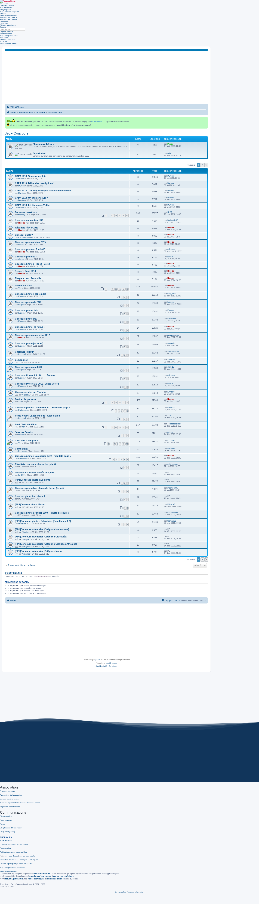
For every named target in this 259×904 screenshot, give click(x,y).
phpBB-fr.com (111, 663)
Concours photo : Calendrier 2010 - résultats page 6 (43, 456)
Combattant (21, 448)
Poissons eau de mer (8, 19)
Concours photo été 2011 (28, 367)
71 (116, 403)
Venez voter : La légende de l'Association (37, 415)
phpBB (98, 660)
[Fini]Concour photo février (30, 504)
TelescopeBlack (174, 424)
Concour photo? (24, 235)
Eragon (21, 296)
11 (127, 444)
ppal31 (170, 256)
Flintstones (23, 410)
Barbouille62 (172, 220)
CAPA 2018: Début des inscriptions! (34, 183)
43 (112, 216)
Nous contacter (6, 820)
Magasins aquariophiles (9, 12)
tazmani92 (171, 521)
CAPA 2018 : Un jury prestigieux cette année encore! (43, 190)
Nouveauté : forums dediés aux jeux (34, 472)
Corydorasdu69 (25, 237)
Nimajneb (22, 523)
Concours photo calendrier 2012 (32, 335)
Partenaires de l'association (11, 795)
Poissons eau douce (8, 17)
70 (112, 403)
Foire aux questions (26, 212)
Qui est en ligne (13, 573)
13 (112, 289)
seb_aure (171, 294)
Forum (2, 824)
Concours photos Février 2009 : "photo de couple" (42, 513)
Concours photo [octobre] (29, 343)
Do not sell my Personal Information (129, 892)
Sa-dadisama (173, 351)
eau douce (13, 856)
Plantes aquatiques (8, 25)
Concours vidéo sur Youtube (30, 392)
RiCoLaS (171, 504)
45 (120, 216)
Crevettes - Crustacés (8, 860)
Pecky (170, 144)
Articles (3, 13)
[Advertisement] (106, 77)
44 (116, 216)
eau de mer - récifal (27, 856)
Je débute (4, 4)
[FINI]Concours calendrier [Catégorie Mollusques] (42, 529)
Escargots (4, 23)
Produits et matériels (8, 15)
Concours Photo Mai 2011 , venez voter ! (37, 383)
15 (120, 289)
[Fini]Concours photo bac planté (32, 479)
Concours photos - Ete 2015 (30, 249)
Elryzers (171, 392)
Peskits (21, 435)
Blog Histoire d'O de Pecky (11, 828)
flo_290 (21, 475)
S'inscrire (3, 41)
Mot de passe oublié (8, 43)
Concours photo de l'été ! (28, 302)
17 (127, 289)
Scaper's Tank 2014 (25, 271)
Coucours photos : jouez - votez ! (33, 264)
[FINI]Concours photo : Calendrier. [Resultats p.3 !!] (43, 521)
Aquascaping (5, 848)
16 (123, 289)
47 (127, 216)
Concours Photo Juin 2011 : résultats (35, 375)
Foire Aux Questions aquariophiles (14, 844)
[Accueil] (8, 1)
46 (123, 216)
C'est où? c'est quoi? (26, 440)
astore (170, 432)
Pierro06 (22, 451)
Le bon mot (21, 360)
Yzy (20, 288)
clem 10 (170, 367)
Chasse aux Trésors (43, 144)
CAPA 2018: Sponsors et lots (30, 176)
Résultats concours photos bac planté (35, 464)
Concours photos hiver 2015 (30, 242)
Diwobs (21, 178)
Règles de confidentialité (10, 807)
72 (120, 403)
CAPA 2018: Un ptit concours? (31, 198)
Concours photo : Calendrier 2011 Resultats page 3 (42, 407)
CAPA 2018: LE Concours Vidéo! (32, 205)
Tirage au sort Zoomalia (28, 278)
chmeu (21, 244)
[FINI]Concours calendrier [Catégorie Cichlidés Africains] (46, 544)
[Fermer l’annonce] (205, 119)
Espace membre (6, 32)
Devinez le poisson (25, 399)
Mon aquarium (6, 8)
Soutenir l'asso (6, 34)
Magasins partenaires (8, 36)
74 (127, 403)
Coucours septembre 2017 (29, 220)
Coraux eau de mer (25, 864)
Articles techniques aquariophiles (13, 852)
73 (123, 403)
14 (116, 289)
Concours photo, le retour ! (30, 327)
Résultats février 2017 (26, 227)
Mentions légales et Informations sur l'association (20, 803)
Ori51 (169, 212)
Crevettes (4, 21)
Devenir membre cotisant (10, 799)
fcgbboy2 (22, 215)
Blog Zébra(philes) (7, 832)
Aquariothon (39, 153)
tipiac (169, 153)
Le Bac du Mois (23, 285)
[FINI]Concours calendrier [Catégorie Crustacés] (41, 536)
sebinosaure (172, 464)
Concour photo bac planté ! (30, 496)
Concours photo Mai (26, 318)
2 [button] (202, 165)
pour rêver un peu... (26, 424)
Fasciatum (171, 318)
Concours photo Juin (26, 310)
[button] (206, 165)
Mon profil (4, 37)
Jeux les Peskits (24, 432)
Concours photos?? (26, 256)
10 (123, 444)
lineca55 (170, 407)
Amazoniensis (173, 335)
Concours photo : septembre (30, 294)
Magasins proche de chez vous (12, 868)
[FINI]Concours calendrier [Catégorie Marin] (38, 551)
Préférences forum (7, 39)
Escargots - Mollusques (28, 860)
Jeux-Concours (17, 133)
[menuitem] (10, 107)
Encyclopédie (5, 10)
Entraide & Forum (7, 6)
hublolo (170, 383)
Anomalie (171, 343)
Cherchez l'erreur (24, 351)
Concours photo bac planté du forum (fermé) (39, 488)
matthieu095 (172, 488)
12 (112, 427)
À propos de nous (7, 791)
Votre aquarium (6, 840)
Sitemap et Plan (6, 816)
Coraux (3, 27)
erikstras (171, 249)
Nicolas (21, 223)
